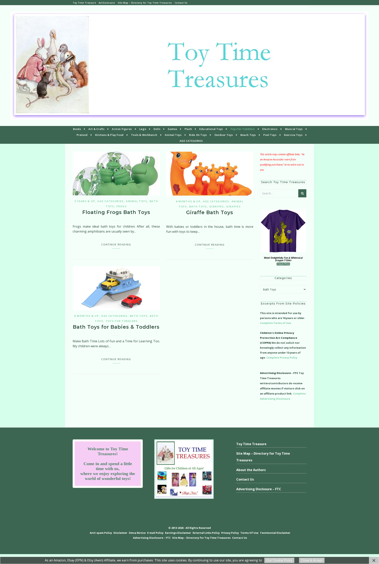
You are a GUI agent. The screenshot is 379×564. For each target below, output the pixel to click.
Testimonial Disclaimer (275, 533)
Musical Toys (294, 129)
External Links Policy (206, 533)
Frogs (121, 206)
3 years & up (84, 201)
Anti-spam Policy (101, 533)
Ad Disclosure (107, 2)
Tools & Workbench (144, 135)
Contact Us (181, 2)
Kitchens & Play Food (109, 135)
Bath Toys (198, 206)
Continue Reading (116, 244)
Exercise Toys (293, 135)
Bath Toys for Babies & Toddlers (116, 327)
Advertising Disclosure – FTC (258, 489)
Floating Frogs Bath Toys (116, 212)
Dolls (157, 129)
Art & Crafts (96, 129)
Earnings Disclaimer (178, 533)
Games (172, 129)
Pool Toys (269, 135)
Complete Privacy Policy (281, 357)
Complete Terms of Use (275, 323)
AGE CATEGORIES (191, 141)
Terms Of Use (249, 533)
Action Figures (122, 129)
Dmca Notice (137, 533)
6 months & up (188, 201)
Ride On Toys (198, 135)
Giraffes (216, 206)
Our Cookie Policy (279, 560)
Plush (188, 129)
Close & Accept (312, 560)
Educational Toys (211, 129)
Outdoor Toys (223, 135)
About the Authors (251, 470)
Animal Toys (173, 135)
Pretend (82, 135)
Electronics (270, 129)
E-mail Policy (155, 533)
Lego (142, 129)
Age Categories (110, 201)
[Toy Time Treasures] (189, 65)
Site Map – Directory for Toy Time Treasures (145, 2)
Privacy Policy (230, 533)
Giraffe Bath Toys (209, 212)
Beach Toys (248, 135)
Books (77, 129)
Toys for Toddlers (242, 129)
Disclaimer (120, 533)
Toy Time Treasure (84, 2)
